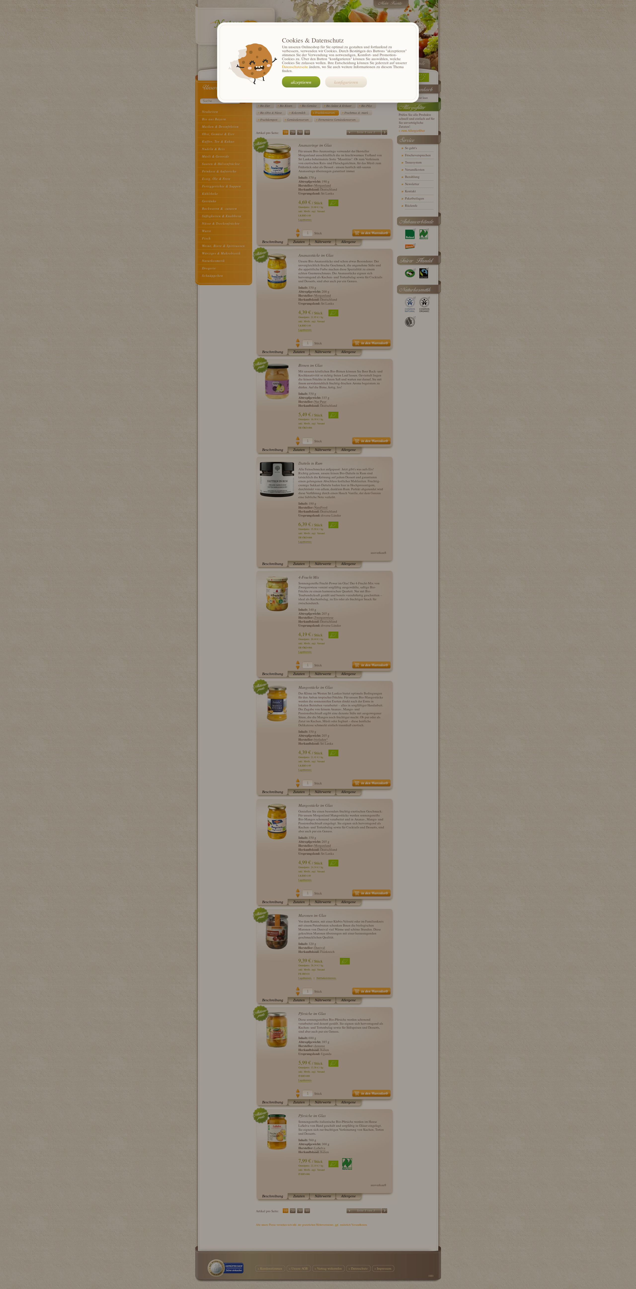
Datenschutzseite (295, 66)
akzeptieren (301, 82)
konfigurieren (346, 82)
